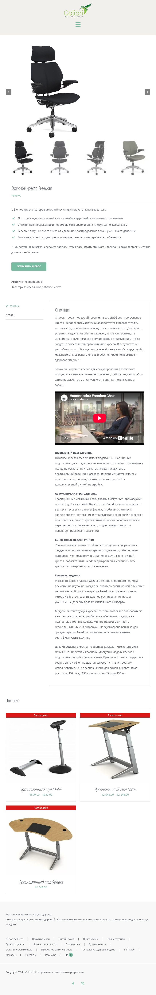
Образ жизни (91, 939)
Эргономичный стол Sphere (41, 882)
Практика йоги (41, 939)
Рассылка (50, 955)
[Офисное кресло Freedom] (78, 92)
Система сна (72, 944)
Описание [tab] (12, 305)
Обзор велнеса (14, 939)
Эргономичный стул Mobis (41, 789)
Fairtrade (129, 949)
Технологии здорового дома (98, 949)
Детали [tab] (10, 315)
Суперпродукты (15, 944)
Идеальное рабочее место (44, 287)
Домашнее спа (97, 944)
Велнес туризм (116, 939)
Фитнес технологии (45, 944)
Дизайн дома (66, 939)
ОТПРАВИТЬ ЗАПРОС (29, 266)
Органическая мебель (19, 949)
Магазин (11, 955)
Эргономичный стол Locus (115, 789)
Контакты (30, 955)
